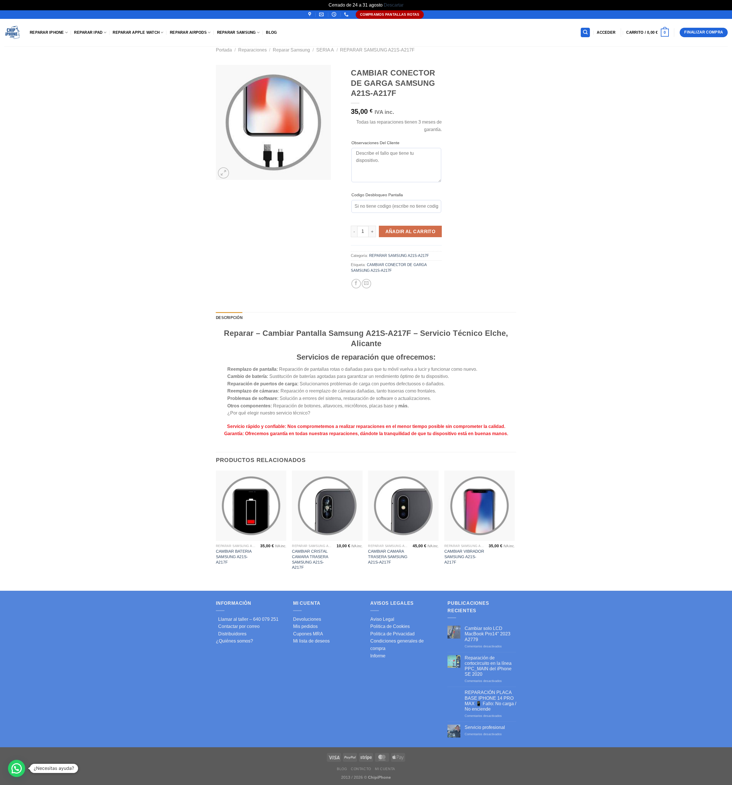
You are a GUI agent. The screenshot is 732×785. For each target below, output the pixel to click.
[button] (16, 768)
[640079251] (347, 14)
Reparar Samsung (291, 49)
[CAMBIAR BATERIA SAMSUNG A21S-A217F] (251, 506)
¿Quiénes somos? (234, 641)
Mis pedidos (305, 626)
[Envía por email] (366, 283)
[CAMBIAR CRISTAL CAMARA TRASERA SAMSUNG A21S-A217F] (327, 506)
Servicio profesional (485, 727)
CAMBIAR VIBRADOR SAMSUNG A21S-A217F (464, 556)
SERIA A (325, 49)
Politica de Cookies (390, 626)
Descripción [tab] (229, 318)
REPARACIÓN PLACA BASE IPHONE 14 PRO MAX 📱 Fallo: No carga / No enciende (490, 700)
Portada (224, 49)
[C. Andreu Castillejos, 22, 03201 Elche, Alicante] (310, 14)
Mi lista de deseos (311, 641)
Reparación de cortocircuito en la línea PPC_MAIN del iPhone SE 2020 (488, 666)
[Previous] (216, 530)
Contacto (361, 769)
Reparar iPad (88, 32)
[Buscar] (585, 32)
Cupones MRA (308, 633)
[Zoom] (223, 173)
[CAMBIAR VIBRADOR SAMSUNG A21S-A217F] (479, 506)
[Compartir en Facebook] (356, 283)
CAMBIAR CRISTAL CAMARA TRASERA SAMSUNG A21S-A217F (310, 559)
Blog (271, 32)
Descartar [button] (393, 5)
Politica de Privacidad (392, 633)
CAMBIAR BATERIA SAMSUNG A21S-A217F (233, 556)
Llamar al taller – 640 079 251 (247, 619)
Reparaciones (252, 49)
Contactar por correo (238, 626)
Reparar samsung (236, 32)
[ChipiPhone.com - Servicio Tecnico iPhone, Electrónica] (12, 32)
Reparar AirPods (188, 32)
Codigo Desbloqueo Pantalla (377, 195)
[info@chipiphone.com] (322, 14)
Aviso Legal (382, 619)
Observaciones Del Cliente (375, 142)
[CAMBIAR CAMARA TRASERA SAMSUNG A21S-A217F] (403, 506)
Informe (377, 655)
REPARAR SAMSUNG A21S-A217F (377, 49)
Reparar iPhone (47, 32)
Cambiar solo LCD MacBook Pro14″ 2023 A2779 (487, 634)
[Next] (514, 530)
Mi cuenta (385, 769)
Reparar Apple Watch (136, 32)
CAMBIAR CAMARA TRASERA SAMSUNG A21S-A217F (387, 556)
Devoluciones (307, 619)
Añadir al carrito (410, 231)
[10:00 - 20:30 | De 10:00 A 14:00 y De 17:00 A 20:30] (335, 14)
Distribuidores (231, 633)
